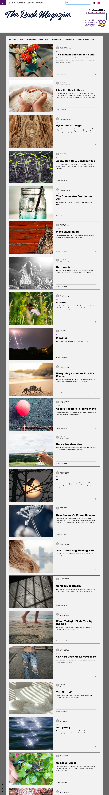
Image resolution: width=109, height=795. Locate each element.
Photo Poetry (44, 39)
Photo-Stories (69, 39)
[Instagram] (98, 3)
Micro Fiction (56, 39)
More (94, 39)
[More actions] (96, 48)
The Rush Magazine (37, 13)
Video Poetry (31, 39)
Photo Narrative (83, 39)
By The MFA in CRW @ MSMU (95, 13)
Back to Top (3, 787)
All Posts (12, 39)
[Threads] (94, 3)
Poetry (21, 39)
